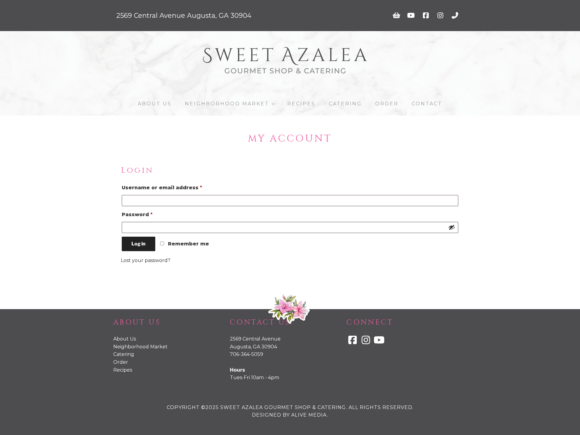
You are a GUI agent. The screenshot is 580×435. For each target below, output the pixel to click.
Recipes (301, 104)
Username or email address (174, 187)
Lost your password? (145, 260)
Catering (345, 104)
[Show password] (451, 227)
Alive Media (309, 415)
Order (386, 104)
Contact (427, 104)
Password (150, 214)
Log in (138, 244)
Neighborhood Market (227, 104)
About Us (155, 104)
